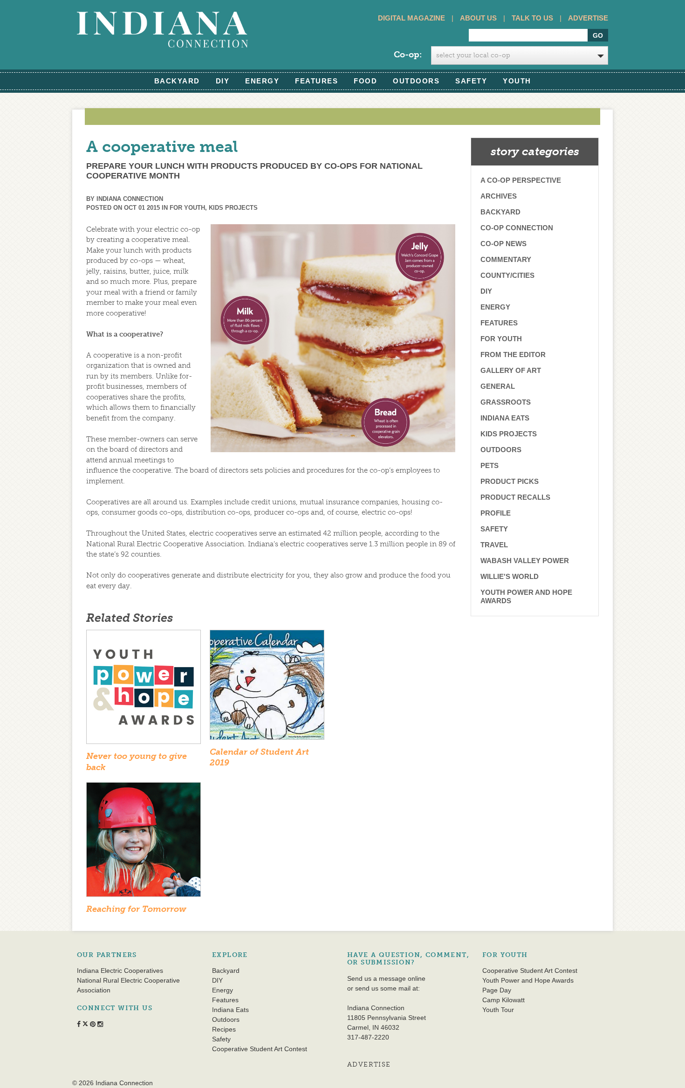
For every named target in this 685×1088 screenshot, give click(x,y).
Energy (262, 81)
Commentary (505, 259)
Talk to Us (532, 18)
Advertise (588, 18)
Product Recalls (515, 497)
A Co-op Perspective (520, 180)
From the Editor (513, 354)
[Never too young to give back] (143, 690)
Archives (498, 196)
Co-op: (408, 54)
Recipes (224, 1029)
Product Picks (509, 481)
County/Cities (507, 275)
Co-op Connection (516, 228)
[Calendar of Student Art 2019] (267, 687)
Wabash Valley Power (524, 561)
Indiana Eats (504, 418)
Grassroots (505, 402)
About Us (478, 18)
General (497, 386)
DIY (223, 81)
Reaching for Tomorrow (136, 909)
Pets (489, 465)
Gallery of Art (510, 370)
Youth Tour (498, 1009)
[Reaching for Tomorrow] (143, 842)
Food (365, 81)
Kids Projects (233, 207)
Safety (471, 81)
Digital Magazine (411, 18)
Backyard (177, 81)
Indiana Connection (129, 198)
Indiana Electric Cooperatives (120, 970)
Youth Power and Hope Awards (526, 596)
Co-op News (503, 244)
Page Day (496, 990)
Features (316, 81)
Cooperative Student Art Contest (259, 1049)
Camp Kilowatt (503, 1000)
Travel (494, 545)
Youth (517, 81)
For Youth (187, 207)
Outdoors (416, 81)
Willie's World (509, 576)
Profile (495, 513)
